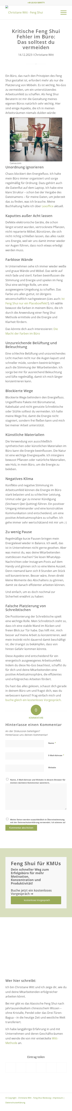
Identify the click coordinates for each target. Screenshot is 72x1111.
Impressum (58, 1097)
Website (52, 767)
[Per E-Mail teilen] (61, 1067)
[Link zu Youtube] (64, 1106)
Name (52, 743)
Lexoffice (47, 206)
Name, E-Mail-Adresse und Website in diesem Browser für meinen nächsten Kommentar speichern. (37, 781)
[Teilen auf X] (21, 1067)
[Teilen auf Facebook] (11, 1067)
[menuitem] (62, 12)
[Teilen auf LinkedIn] (51, 1067)
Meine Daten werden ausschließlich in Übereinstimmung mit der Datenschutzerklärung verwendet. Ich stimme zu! (37, 822)
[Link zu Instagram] (58, 1106)
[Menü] (62, 12)
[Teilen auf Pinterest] (41, 1067)
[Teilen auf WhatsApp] (31, 1067)
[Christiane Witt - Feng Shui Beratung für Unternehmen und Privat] (29, 12)
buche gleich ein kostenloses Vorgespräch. (33, 700)
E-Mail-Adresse (56, 755)
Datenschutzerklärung (15, 1102)
